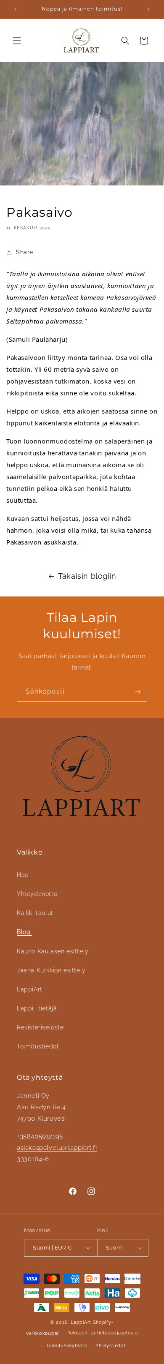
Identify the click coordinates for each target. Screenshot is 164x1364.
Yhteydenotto (37, 893)
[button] (17, 40)
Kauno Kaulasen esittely (53, 951)
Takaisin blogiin (87, 576)
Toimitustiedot (38, 1046)
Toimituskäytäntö (66, 1345)
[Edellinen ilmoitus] (15, 9)
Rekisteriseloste (40, 1027)
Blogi (24, 931)
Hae (23, 874)
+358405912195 (40, 1136)
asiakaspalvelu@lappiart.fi (57, 1148)
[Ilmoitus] (148, 9)
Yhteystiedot (110, 1345)
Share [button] (24, 252)
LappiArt (29, 989)
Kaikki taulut (35, 912)
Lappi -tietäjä (37, 1008)
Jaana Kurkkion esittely (51, 970)
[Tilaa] (137, 692)
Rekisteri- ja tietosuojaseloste (102, 1333)
